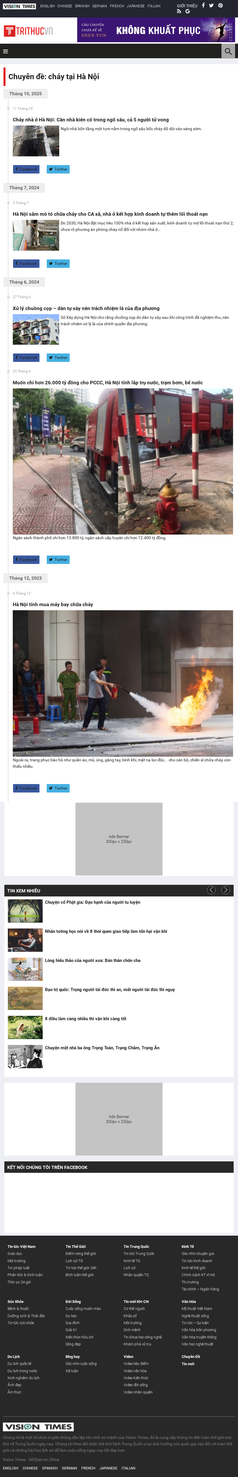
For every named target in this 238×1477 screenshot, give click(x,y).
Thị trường (190, 1282)
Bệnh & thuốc (18, 1308)
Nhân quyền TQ (136, 1275)
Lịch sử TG (74, 1261)
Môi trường (17, 1261)
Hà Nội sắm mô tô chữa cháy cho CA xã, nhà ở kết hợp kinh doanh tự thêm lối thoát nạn (110, 214)
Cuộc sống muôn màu (83, 1308)
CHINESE (64, 6)
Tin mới (188, 1364)
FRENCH (117, 6)
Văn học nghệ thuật (197, 1344)
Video (128, 1356)
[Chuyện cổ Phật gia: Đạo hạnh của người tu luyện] (25, 911)
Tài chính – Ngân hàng (200, 1289)
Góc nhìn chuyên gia (198, 1253)
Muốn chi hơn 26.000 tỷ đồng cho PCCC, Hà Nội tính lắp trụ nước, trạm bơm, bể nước (108, 382)
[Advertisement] (119, 838)
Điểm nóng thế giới (81, 1253)
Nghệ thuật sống (195, 1316)
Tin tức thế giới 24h (81, 1268)
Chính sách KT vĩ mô (198, 1275)
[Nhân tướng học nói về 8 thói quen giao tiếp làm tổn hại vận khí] (25, 940)
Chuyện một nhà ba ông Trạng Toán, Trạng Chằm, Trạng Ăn (102, 1047)
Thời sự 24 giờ (19, 1282)
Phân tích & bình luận (25, 1275)
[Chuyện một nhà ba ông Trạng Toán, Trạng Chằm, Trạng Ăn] (25, 1056)
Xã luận (72, 1371)
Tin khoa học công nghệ (143, 1337)
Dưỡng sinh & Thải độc (26, 1316)
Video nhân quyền (138, 1392)
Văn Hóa (189, 1301)
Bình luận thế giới (80, 1275)
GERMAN (99, 6)
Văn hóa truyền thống (199, 1337)
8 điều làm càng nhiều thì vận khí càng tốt (85, 1018)
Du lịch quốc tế (19, 1363)
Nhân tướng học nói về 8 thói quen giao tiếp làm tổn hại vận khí (106, 931)
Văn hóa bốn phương (199, 1330)
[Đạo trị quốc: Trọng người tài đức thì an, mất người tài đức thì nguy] (25, 998)
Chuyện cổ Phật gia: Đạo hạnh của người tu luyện (92, 902)
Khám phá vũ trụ (137, 1344)
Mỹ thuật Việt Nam (197, 1308)
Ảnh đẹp (14, 1385)
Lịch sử (130, 1268)
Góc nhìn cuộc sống (81, 1363)
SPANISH (82, 6)
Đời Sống (73, 1301)
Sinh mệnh (132, 1330)
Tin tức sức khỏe (21, 1323)
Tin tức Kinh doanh (197, 1261)
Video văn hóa (135, 1371)
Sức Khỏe (16, 1301)
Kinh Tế (188, 1246)
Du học (71, 1316)
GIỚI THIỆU (187, 5)
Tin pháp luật (19, 1268)
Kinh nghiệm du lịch (23, 1378)
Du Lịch (14, 1356)
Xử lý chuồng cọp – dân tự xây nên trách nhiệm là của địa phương (86, 308)
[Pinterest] (220, 5)
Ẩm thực (14, 1392)
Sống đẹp (73, 1344)
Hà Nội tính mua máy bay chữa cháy (53, 604)
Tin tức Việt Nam (21, 1246)
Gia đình (73, 1323)
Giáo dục (15, 1253)
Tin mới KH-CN (136, 1301)
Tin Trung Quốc (136, 1246)
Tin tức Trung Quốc (139, 1253)
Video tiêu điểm (136, 1363)
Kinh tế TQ (132, 1261)
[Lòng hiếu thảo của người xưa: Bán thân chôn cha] (25, 969)
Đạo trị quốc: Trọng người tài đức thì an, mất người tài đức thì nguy (110, 989)
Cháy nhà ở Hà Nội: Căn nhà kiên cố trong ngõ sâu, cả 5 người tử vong (91, 120)
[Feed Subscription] (9, 86)
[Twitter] (211, 5)
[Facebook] (203, 5)
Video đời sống (136, 1385)
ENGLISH (47, 6)
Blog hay (73, 1356)
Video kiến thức (136, 1378)
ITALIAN (154, 6)
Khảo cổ (130, 1316)
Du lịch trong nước (22, 1371)
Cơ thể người (134, 1308)
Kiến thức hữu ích (79, 1337)
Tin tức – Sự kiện (195, 1323)
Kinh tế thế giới (193, 1268)
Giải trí (71, 1330)
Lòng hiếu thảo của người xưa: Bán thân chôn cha (92, 960)
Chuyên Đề (191, 1356)
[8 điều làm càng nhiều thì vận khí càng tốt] (25, 1027)
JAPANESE (136, 6)
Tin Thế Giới (76, 1246)
